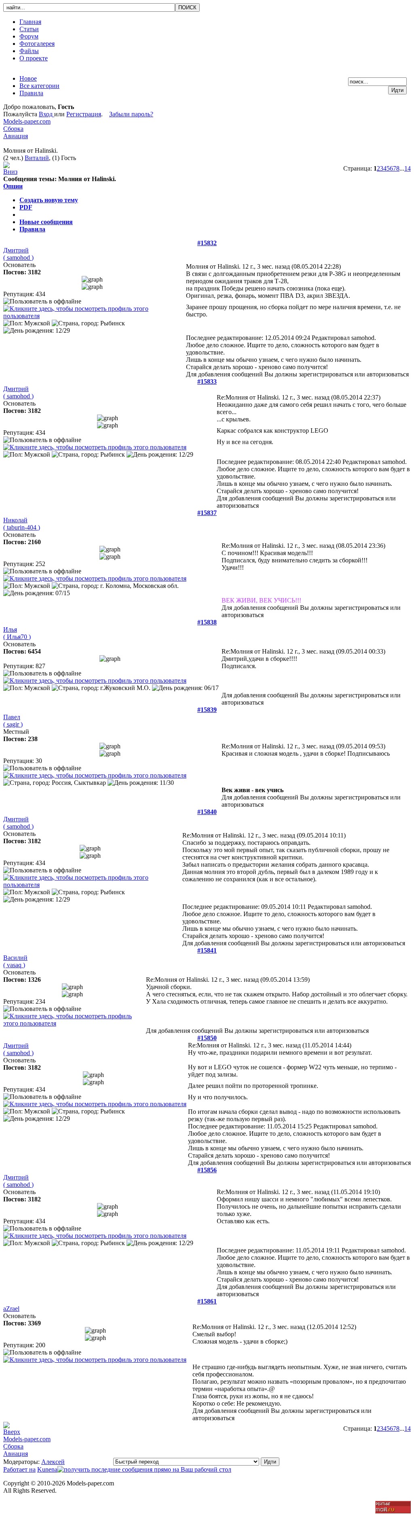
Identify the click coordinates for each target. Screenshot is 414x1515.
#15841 (207, 950)
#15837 (207, 512)
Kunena (47, 1469)
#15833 (207, 381)
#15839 (207, 709)
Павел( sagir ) (13, 721)
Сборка (13, 128)
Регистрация (83, 114)
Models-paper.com (27, 121)
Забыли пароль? (131, 114)
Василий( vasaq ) (15, 961)
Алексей (53, 1461)
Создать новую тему (48, 200)
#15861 (207, 1301)
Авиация (15, 135)
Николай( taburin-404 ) (21, 524)
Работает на (19, 1469)
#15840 (207, 811)
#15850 (207, 1037)
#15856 (207, 1170)
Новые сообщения (46, 221)
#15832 (207, 242)
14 (407, 168)
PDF (25, 207)
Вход (46, 114)
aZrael (11, 1308)
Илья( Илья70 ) (17, 633)
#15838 (207, 622)
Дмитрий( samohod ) (18, 254)
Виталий (37, 157)
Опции (13, 186)
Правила (32, 229)
